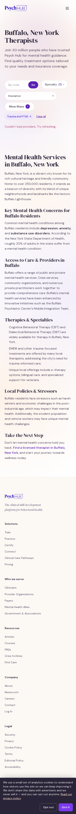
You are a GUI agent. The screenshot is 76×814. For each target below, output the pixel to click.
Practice (10, 538)
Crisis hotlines (13, 656)
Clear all (41, 116)
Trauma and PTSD (19, 116)
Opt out (48, 807)
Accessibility (13, 767)
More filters (18, 106)
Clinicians (11, 587)
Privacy (9, 741)
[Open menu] (67, 8)
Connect (10, 551)
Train (8, 532)
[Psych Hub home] (16, 8)
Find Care (11, 662)
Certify (9, 545)
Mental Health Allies (17, 607)
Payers (9, 600)
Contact (10, 705)
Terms (8, 754)
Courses (10, 643)
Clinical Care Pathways (19, 558)
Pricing (9, 564)
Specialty (54, 84)
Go (33, 85)
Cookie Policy (13, 747)
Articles (9, 636)
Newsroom (12, 692)
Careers (10, 698)
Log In (8, 711)
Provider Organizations (19, 594)
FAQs (8, 649)
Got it (66, 807)
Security (10, 734)
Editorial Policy (14, 760)
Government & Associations (23, 613)
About (9, 686)
